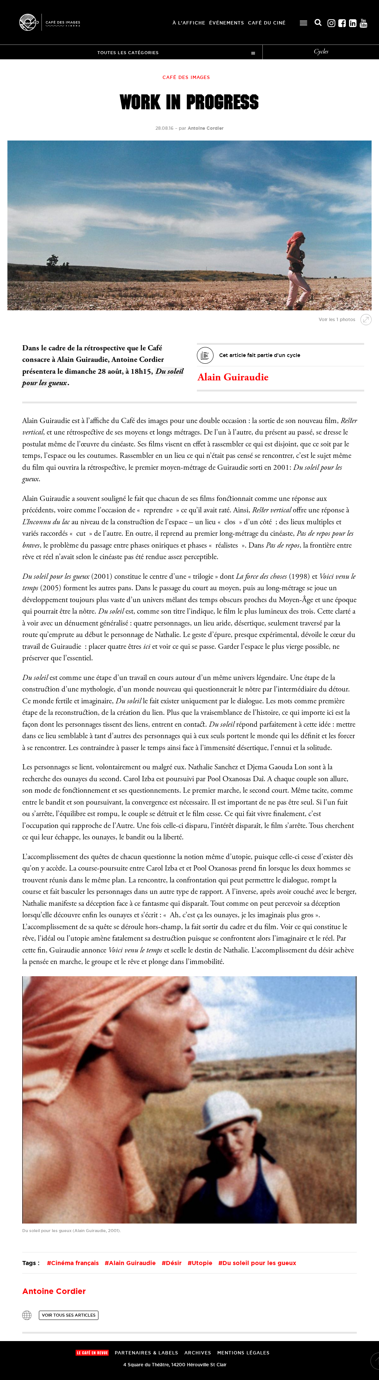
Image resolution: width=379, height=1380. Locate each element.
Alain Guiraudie (233, 378)
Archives (197, 1352)
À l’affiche (188, 22)
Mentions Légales (243, 1352)
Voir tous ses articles (68, 1315)
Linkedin (352, 21)
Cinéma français (75, 1263)
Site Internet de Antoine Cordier (26, 1315)
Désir (174, 1263)
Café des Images (59, 22)
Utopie (202, 1263)
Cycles (320, 52)
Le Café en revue (92, 1352)
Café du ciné (267, 22)
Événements (226, 22)
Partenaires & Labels (146, 1352)
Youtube (363, 21)
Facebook (342, 21)
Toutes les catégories (128, 52)
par (201, 128)
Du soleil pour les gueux (259, 1263)
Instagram (331, 21)
